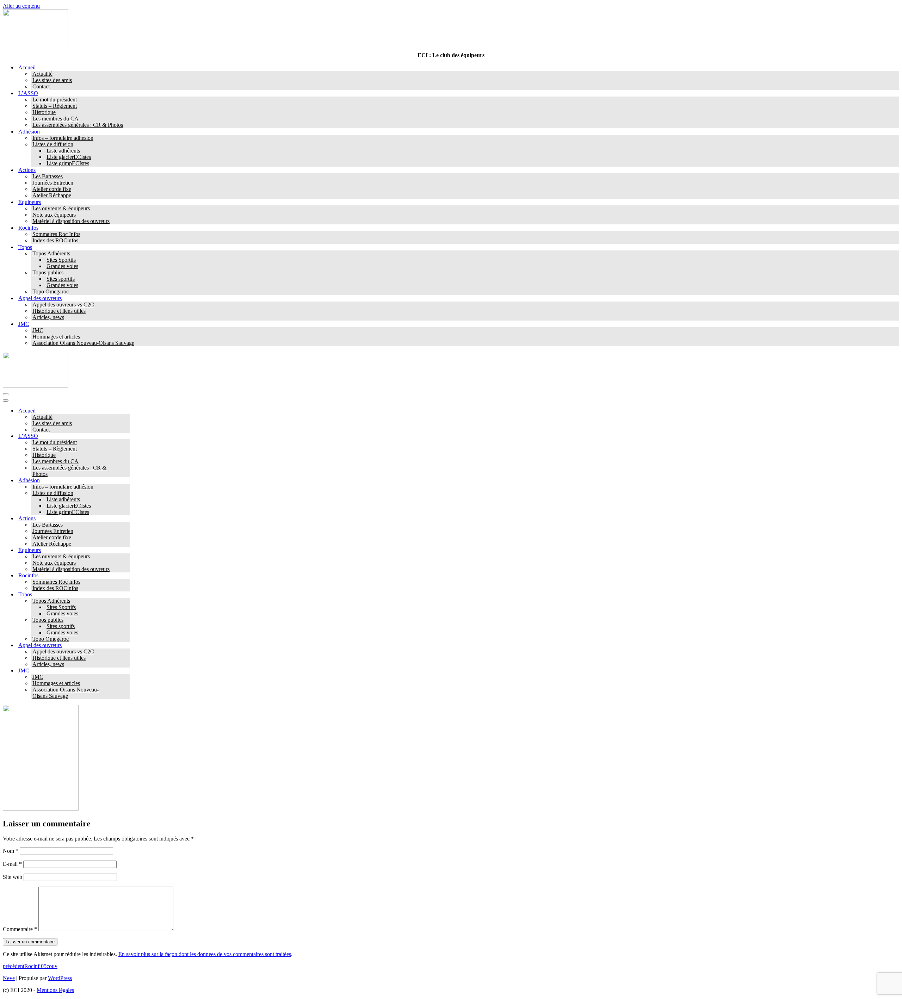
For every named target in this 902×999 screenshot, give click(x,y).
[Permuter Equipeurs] (126, 550)
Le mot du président (54, 100)
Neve (9, 978)
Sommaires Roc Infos (56, 234)
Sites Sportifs (61, 260)
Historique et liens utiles (59, 311)
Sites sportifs (61, 279)
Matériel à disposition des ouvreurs (71, 221)
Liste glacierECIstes (69, 157)
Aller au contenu (21, 6)
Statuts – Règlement (54, 106)
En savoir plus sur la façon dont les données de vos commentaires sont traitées (204, 954)
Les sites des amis (52, 80)
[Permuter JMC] (126, 671)
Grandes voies (62, 266)
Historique (44, 112)
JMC (37, 330)
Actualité (42, 74)
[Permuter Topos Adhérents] (126, 601)
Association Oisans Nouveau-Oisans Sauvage (83, 343)
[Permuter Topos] (126, 595)
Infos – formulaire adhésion (62, 138)
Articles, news (48, 317)
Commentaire (20, 929)
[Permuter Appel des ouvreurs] (126, 646)
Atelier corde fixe (51, 189)
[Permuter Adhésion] (126, 481)
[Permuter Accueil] (126, 411)
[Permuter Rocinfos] (126, 576)
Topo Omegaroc (50, 291)
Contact (41, 86)
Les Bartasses (47, 176)
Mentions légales (55, 990)
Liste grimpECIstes (68, 163)
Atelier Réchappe (51, 195)
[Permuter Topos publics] (126, 620)
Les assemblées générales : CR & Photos (77, 125)
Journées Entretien (52, 183)
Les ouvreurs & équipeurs (61, 208)
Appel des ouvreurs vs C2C (63, 305)
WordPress (60, 978)
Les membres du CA (55, 119)
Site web (12, 877)
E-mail (12, 864)
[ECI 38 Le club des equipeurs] (35, 43)
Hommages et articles (56, 337)
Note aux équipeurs (54, 215)
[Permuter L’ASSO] (126, 436)
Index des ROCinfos (55, 240)
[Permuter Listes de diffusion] (126, 493)
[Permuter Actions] (126, 519)
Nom (10, 851)
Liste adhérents (63, 151)
